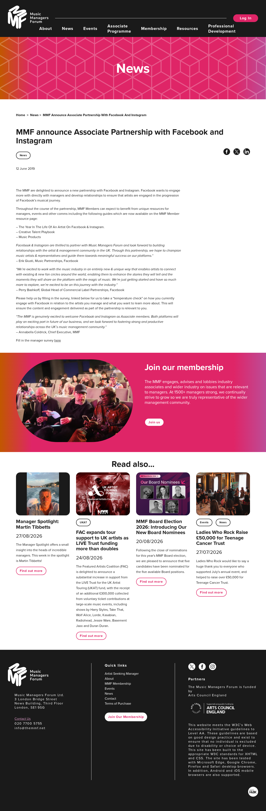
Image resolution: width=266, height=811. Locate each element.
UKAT (83, 522)
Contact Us (23, 718)
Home (20, 115)
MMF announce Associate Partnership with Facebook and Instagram (95, 115)
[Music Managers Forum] (28, 685)
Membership (154, 28)
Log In (245, 18)
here (57, 340)
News (67, 28)
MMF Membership (118, 683)
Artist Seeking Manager (122, 673)
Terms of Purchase (118, 703)
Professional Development (222, 28)
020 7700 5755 (28, 723)
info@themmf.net (30, 728)
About (45, 28)
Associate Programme (119, 28)
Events (90, 28)
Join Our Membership (126, 716)
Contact (110, 698)
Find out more (31, 570)
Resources (187, 28)
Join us (154, 422)
